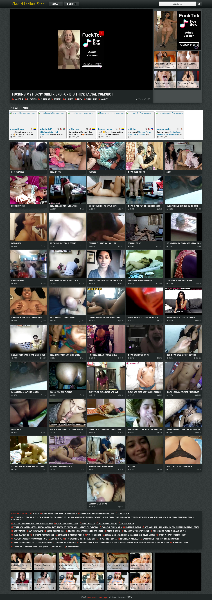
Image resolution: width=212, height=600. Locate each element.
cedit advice (19, 531)
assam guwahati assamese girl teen (97, 513)
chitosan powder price (43, 535)
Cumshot (45, 99)
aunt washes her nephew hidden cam (59, 513)
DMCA (130, 597)
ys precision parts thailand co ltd (169, 531)
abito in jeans (113, 531)
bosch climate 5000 (55, 531)
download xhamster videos (71, 535)
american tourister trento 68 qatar (30, 547)
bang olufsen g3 (21, 535)
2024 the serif (88, 523)
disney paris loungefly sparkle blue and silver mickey (130, 535)
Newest (55, 4)
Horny (104, 99)
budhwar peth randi (107, 523)
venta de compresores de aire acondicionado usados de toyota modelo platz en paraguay (55, 527)
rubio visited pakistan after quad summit (32, 543)
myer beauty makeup (129, 539)
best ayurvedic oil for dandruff (80, 539)
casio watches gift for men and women (161, 539)
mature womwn (35, 531)
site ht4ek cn (127, 523)
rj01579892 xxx (72, 547)
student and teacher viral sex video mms (33, 523)
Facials (57, 99)
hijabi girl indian (133, 527)
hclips (35, 513)
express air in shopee (65, 543)
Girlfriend (91, 99)
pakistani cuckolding (111, 527)
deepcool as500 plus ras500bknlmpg (30, 539)
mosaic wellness (180, 543)
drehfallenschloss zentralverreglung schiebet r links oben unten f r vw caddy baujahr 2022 (124, 543)
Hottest (71, 4)
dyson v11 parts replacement (172, 535)
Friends (69, 99)
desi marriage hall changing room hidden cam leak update (171, 527)
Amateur (18, 99)
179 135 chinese (94, 535)
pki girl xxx (56, 547)
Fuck (79, 99)
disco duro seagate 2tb (67, 523)
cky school (56, 539)
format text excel (107, 539)
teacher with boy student (136, 531)
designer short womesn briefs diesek (85, 531)
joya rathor (123, 513)
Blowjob (32, 99)
